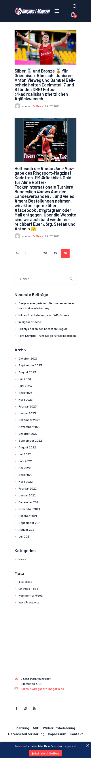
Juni (25, 386)
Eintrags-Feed (28, 588)
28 (46, 253)
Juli (25, 379)
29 (56, 253)
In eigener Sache (30, 322)
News (39, 106)
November (29, 427)
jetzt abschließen (45, 753)
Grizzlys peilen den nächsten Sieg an (43, 329)
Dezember (29, 420)
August (27, 372)
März (26, 399)
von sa (26, 106)
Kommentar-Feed (31, 595)
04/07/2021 (52, 106)
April (25, 392)
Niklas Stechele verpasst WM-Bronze (44, 315)
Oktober (28, 358)
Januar (27, 413)
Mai (25, 468)
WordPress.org (29, 602)
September (30, 365)
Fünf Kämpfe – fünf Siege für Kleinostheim (47, 335)
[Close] (87, 745)
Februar (28, 406)
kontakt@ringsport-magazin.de (42, 689)
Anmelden (25, 582)
